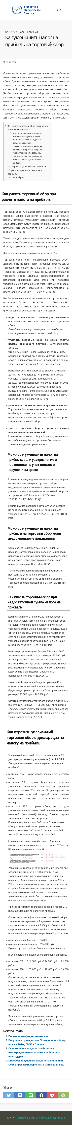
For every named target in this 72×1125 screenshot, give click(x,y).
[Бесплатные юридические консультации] (27, 10)
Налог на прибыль (28, 31)
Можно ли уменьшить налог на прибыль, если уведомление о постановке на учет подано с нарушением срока (27, 138)
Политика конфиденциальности (28, 1036)
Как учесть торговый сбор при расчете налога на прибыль (28, 128)
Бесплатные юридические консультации (40, 1117)
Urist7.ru (10, 31)
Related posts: (19, 177)
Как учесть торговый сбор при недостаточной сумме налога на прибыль (28, 159)
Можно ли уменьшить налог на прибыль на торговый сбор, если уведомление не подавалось (28, 149)
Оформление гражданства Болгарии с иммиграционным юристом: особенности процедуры (34, 1052)
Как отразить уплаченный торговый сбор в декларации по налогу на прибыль (27, 170)
